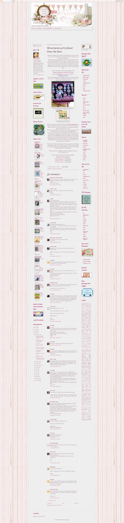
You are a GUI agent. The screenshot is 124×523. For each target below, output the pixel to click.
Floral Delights (88, 337)
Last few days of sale (41, 295)
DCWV (51, 168)
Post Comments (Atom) (57, 505)
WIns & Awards (48, 28)
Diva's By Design (86, 326)
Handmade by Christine (37, 142)
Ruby (83, 388)
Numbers (89, 371)
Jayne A (51, 452)
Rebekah (84, 156)
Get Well (87, 339)
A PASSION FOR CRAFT (38, 182)
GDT (83, 339)
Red (84, 107)
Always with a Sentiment (55, 177)
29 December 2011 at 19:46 (55, 345)
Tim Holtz (88, 409)
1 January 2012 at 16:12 (54, 448)
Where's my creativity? (37, 266)
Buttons (83, 314)
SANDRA (65, 140)
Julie (84, 218)
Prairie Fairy (84, 380)
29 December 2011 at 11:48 (55, 242)
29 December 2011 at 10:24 (55, 185)
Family (90, 335)
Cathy (84, 224)
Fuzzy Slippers (53, 443)
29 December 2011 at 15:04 (55, 279)
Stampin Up (88, 398)
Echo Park (88, 330)
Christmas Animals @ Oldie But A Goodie (40, 348)
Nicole (84, 234)
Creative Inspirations (59, 159)
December (38, 335)
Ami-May (85, 184)
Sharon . (84, 174)
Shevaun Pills (52, 489)
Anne (84, 117)
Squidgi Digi (84, 397)
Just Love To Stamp (39, 228)
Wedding (83, 414)
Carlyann (85, 220)
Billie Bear (84, 309)
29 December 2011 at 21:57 (55, 366)
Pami (51, 349)
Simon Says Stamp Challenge (68, 252)
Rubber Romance (85, 386)
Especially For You (86, 83)
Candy (88, 314)
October (37, 363)
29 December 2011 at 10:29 (55, 195)
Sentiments (84, 393)
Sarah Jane (85, 188)
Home (33, 28)
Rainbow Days (37, 200)
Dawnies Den (86, 180)
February (38, 378)
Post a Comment (52, 500)
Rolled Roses (85, 385)
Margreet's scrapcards (85, 141)
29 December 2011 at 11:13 (55, 234)
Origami (89, 374)
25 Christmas (42, 258)
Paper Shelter (84, 376)
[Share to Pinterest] (67, 166)
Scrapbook (86, 391)
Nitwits (85, 370)
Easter (83, 330)
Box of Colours (37, 191)
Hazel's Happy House (86, 102)
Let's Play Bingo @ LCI (39, 345)
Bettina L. (52, 359)
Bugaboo (87, 313)
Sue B (51, 370)
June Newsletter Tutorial (42, 155)
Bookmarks (85, 312)
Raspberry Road (86, 381)
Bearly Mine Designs (85, 308)
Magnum (83, 358)
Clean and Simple (85, 318)
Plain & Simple (38, 170)
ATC (84, 305)
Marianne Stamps (85, 361)
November (38, 361)
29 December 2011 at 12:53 (55, 256)
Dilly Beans (88, 324)
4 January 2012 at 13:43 (55, 475)
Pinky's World (37, 153)
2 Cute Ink (84, 303)
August (37, 367)
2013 (36, 329)
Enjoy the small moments (42, 230)
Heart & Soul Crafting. (85, 232)
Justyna (84, 186)
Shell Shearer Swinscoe (55, 238)
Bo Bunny (89, 310)
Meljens (88, 364)
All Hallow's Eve (41, 202)
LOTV (83, 355)
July (37, 369)
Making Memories (85, 360)
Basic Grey (86, 307)
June (37, 371)
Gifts (88, 340)
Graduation (83, 342)
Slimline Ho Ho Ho (41, 163)
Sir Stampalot (86, 395)
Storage (88, 400)
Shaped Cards (87, 394)
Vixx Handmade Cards (39, 209)
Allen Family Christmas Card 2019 (42, 195)
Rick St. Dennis (84, 382)
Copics (83, 319)
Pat (83, 213)
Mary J (51, 390)
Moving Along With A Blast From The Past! (39, 337)
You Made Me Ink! (38, 245)
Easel (88, 328)
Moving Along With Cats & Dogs (39, 341)
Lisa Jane (52, 223)
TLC (82, 410)
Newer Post (49, 503)
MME (89, 366)
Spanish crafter (86, 75)
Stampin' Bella (86, 399)
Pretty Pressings (38, 256)
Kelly (84, 89)
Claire (51, 294)
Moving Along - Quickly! (39, 351)
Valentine (83, 413)
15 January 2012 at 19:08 (55, 485)
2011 (35, 333)
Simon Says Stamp (59, 162)
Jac (83, 172)
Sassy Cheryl (85, 389)
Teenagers (87, 403)
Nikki (90, 368)
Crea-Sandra (85, 145)
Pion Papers (86, 379)
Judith (84, 81)
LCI (82, 354)
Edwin (86, 331)
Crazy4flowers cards (86, 170)
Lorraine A (52, 246)
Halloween (89, 344)
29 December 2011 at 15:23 (55, 290)
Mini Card (84, 366)
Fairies (89, 333)
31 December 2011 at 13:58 (55, 415)
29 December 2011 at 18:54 (55, 337)
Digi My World (56, 168)
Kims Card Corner (38, 275)
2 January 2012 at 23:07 (55, 463)
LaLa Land (88, 352)
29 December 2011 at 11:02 (55, 218)
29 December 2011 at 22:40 (55, 386)
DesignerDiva (37, 59)
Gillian (83, 341)
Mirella (84, 147)
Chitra (84, 229)
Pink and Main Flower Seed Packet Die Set (41, 147)
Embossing (84, 333)
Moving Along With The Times (63, 72)
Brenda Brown (53, 402)
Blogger (67, 520)
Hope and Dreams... (87, 261)
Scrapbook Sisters (59, 160)
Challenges (57, 28)
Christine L (52, 189)
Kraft (85, 351)
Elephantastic (84, 332)
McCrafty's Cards (86, 259)
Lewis (88, 354)
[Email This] (62, 166)
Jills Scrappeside (38, 284)
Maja (88, 358)
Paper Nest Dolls (86, 375)
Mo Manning (86, 367)
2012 (36, 331)
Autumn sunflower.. (42, 221)
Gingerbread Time (39, 356)
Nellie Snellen (84, 368)
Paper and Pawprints (85, 239)
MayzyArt (83, 364)
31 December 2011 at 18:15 (55, 439)
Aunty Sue (85, 143)
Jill (50, 199)
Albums (88, 303)
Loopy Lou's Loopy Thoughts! (86, 149)
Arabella (51, 467)
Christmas (84, 316)
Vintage (88, 413)
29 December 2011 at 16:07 (55, 302)
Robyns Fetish (86, 384)
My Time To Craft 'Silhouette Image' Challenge (42, 278)
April (37, 374)
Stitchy (83, 400)
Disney (83, 326)
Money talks (52, 496)
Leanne (51, 306)
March (37, 376)
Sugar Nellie (84, 402)
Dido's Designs (86, 77)
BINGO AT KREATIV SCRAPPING (42, 287)
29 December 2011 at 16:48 (55, 321)
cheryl (51, 260)
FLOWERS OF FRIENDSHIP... (42, 212)
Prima (89, 380)
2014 (36, 327)
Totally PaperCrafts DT (86, 411)
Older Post (76, 503)
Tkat (51, 479)
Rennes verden (86, 111)
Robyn (89, 382)
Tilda (83, 409)
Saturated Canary (86, 390)
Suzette (84, 236)
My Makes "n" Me (86, 263)
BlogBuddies (84, 310)
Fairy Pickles (85, 335)
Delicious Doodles (87, 322)
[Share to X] (65, 166)
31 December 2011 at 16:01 (55, 429)
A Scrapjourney (38, 161)
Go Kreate (87, 341)
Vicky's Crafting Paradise (86, 113)
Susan (84, 98)
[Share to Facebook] (66, 166)
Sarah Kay (88, 387)
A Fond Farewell (41, 238)
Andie (84, 154)
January (37, 380)
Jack (88, 347)
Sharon (84, 222)
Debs (51, 269)
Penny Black (88, 377)
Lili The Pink (38, 343)
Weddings (39, 28)
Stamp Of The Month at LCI (40, 354)
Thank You (84, 404)
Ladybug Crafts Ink (38, 293)
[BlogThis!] (63, 166)
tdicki (84, 160)
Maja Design (85, 359)
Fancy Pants (85, 336)
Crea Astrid (52, 419)
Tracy (51, 325)
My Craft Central (86, 105)
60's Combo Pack (73, 124)
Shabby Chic (89, 393)
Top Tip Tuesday (59, 158)
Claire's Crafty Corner (39, 236)
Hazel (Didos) (52, 283)
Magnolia (84, 357)
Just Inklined (85, 349)
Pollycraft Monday (60, 156)
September (38, 365)
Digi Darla (84, 323)
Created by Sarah (86, 91)
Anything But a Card (86, 304)
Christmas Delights (85, 317)
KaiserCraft (84, 350)
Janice (51, 341)
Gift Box (83, 340)
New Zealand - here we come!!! (41, 269)
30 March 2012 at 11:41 (54, 498)
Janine (84, 182)
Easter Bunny (41, 184)
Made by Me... (85, 79)
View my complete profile (38, 75)
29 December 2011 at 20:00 (55, 355)
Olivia (84, 227)
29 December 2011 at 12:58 (55, 265)
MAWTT (60, 168)
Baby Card (88, 305)
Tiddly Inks (87, 408)
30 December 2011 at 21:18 (55, 398)
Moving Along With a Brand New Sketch (40, 358)
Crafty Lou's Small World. (38, 218)
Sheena (84, 115)
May (37, 373)
